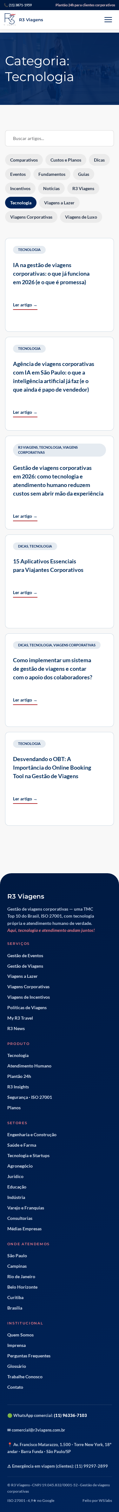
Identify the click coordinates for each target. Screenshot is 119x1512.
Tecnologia (29, 249)
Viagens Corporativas (74, 645)
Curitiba (15, 1297)
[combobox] (59, 138)
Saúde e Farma (21, 1145)
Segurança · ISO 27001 (29, 1097)
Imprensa (16, 1345)
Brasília (14, 1307)
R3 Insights (18, 1086)
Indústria (16, 1197)
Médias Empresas (24, 1228)
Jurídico (15, 1176)
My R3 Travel (20, 1018)
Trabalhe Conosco (25, 1376)
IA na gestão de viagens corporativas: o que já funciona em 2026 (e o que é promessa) (51, 273)
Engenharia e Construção (31, 1134)
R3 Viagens (28, 447)
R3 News (16, 1028)
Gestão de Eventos (25, 955)
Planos (14, 1107)
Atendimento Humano (29, 1065)
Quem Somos (20, 1334)
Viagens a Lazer (22, 976)
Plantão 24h (19, 1076)
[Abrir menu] (108, 20)
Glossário (16, 1366)
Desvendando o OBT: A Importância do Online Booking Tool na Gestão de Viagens (52, 767)
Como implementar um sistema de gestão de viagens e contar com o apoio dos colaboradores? (52, 669)
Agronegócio (20, 1166)
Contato (15, 1387)
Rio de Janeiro (21, 1276)
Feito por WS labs (97, 1500)
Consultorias (19, 1218)
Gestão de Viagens (25, 966)
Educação (16, 1186)
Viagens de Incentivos (28, 997)
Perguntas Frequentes (28, 1355)
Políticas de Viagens (27, 1007)
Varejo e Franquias (25, 1207)
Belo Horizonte (22, 1287)
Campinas (17, 1266)
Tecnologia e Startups (28, 1155)
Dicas (23, 546)
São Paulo (17, 1255)
